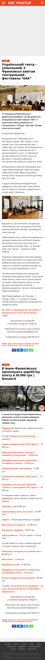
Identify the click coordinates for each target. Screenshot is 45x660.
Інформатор (19, 133)
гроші (18, 620)
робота (29, 621)
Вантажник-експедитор (13, 525)
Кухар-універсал (10, 535)
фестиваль (29, 345)
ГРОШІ (31, 644)
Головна (7, 644)
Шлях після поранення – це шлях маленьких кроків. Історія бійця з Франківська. (22, 589)
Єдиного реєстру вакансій (22, 436)
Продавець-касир (10, 564)
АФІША (13, 649)
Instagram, (23, 323)
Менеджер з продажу (12, 530)
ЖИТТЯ (16, 644)
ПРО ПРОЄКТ (32, 649)
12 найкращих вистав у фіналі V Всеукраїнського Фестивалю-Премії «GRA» (21, 313)
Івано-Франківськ (16, 344)
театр (21, 345)
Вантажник (7, 559)
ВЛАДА (24, 644)
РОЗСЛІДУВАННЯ (34, 646)
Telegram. (32, 599)
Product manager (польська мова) (18, 578)
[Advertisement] (22, 31)
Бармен (5, 519)
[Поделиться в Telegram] (20, 625)
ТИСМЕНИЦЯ (11, 646)
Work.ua (13, 543)
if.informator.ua (12, 658)
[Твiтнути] (26, 349)
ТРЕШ (38, 644)
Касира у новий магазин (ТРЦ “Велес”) (20, 444)
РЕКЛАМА (21, 649)
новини (27, 344)
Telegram (32, 323)
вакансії (11, 620)
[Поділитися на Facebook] (14, 349)
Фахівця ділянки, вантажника (17, 468)
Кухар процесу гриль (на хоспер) (17, 511)
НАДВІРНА (22, 646)
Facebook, (13, 599)
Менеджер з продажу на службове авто (21, 551)
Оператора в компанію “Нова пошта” (20, 476)
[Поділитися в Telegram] (20, 349)
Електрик (6, 506)
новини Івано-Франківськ (13, 621)
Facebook (13, 323)
